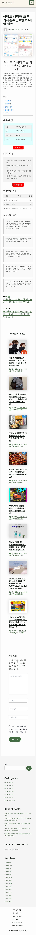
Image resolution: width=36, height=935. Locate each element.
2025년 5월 (7, 898)
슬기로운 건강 (8, 785)
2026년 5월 (8, 862)
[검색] (29, 768)
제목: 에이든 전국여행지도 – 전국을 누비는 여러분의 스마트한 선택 (17, 830)
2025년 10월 (8, 883)
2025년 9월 (8, 886)
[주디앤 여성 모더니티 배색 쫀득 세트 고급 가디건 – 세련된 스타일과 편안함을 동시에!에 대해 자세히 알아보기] (18, 383)
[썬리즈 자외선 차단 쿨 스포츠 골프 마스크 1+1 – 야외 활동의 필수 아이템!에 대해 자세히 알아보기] (18, 346)
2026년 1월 (7, 874)
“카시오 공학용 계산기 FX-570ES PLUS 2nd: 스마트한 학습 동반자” (17, 819)
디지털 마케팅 (8, 782)
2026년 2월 (8, 871)
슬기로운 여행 (8, 794)
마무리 (7, 113)
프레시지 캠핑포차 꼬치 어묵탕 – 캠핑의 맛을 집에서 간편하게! (18, 437)
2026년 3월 (8, 868)
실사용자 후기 (9, 110)
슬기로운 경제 (8, 788)
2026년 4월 (8, 865)
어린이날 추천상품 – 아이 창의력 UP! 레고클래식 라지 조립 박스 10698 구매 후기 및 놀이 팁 (18, 622)
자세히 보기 (18, 147)
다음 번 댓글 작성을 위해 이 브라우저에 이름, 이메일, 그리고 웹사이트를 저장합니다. (18, 729)
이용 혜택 (8, 104)
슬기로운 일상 (8, 797)
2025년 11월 (7, 880)
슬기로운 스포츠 (9, 791)
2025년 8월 (8, 889)
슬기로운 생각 (8, 2)
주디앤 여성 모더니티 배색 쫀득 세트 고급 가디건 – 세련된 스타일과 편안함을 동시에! (18, 399)
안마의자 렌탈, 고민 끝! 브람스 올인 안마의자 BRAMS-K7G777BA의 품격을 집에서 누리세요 (18, 583)
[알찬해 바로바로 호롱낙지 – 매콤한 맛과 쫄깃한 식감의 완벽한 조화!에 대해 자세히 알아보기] (18, 458)
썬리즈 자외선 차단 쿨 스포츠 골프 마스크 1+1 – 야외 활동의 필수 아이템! (17, 362)
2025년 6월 (8, 895)
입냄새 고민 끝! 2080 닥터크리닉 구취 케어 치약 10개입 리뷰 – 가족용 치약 (17, 546)
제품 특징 (8, 100)
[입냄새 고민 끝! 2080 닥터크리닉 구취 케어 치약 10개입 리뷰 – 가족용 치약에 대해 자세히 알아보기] (18, 531)
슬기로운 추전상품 (10, 800)
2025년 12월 (8, 877)
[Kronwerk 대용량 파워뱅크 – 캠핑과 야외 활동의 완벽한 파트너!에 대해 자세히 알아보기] (18, 494)
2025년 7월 (8, 892)
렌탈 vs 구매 (8, 107)
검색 (5, 765)
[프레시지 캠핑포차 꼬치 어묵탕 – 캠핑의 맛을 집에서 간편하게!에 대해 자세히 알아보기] (18, 422)
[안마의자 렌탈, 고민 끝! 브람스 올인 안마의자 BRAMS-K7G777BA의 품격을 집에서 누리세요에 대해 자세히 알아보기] (18, 567)
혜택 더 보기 (18, 185)
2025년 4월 (8, 901)
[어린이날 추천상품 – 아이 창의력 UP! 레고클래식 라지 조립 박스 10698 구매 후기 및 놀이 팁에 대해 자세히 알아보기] (18, 606)
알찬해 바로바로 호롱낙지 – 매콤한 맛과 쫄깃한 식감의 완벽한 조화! (18, 473)
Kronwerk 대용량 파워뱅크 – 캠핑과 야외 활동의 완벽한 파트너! (18, 510)
